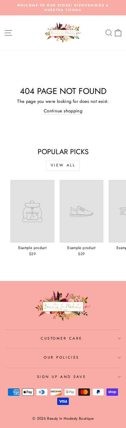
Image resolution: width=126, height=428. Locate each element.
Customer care (61, 338)
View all (63, 165)
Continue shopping (63, 111)
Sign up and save (61, 376)
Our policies (61, 357)
